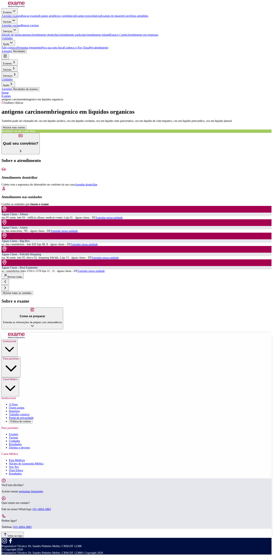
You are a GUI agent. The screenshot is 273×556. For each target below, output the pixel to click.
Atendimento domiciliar (45, 34)
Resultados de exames (25, 89)
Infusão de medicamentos (16, 34)
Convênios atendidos (136, 15)
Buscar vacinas (30, 25)
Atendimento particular (72, 34)
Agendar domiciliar (86, 184)
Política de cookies (20, 421)
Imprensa (14, 411)
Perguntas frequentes (29, 47)
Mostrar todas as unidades (17, 293)
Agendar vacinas (11, 25)
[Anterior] (5, 282)
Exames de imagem (112, 15)
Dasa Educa (16, 470)
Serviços (7, 31)
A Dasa (13, 404)
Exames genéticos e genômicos (57, 15)
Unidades (7, 38)
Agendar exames (11, 15)
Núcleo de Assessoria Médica (26, 463)
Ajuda (6, 44)
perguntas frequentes (31, 491)
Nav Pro (14, 466)
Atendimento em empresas (142, 34)
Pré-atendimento (98, 47)
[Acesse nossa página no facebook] (10, 542)
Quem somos (16, 407)
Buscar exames (30, 15)
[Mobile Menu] (5, 56)
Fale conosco (9, 47)
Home (5, 92)
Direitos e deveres (19, 447)
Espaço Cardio (118, 34)
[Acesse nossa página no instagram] (4, 542)
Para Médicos (17, 460)
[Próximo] (5, 288)
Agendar (6, 51)
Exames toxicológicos (88, 15)
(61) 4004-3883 (41, 509)
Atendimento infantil (98, 34)
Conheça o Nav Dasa (76, 47)
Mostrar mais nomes (14, 127)
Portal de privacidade (21, 417)
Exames (7, 12)
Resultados (19, 51)
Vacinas (7, 21)
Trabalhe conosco (19, 414)
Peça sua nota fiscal (52, 47)
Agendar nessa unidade (109, 217)
